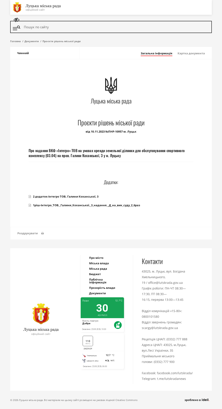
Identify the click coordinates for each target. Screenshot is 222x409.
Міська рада (98, 269)
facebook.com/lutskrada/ (175, 373)
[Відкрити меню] (15, 28)
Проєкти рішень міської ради (61, 41)
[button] (30, 233)
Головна (15, 41)
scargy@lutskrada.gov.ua (160, 328)
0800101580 (150, 316)
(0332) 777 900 (164, 362)
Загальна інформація (156, 53)
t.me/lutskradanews (171, 379)
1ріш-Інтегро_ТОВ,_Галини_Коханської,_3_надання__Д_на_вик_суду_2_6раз (86, 205)
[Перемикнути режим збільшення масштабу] (16, 20)
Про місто (96, 258)
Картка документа (191, 53)
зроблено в (192, 400)
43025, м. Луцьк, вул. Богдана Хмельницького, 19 (163, 277)
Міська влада (99, 263)
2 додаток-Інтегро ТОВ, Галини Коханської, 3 (65, 196)
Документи (31, 41)
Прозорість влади (102, 288)
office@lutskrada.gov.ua (165, 283)
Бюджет (95, 274)
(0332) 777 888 (176, 339)
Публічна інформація (97, 281)
